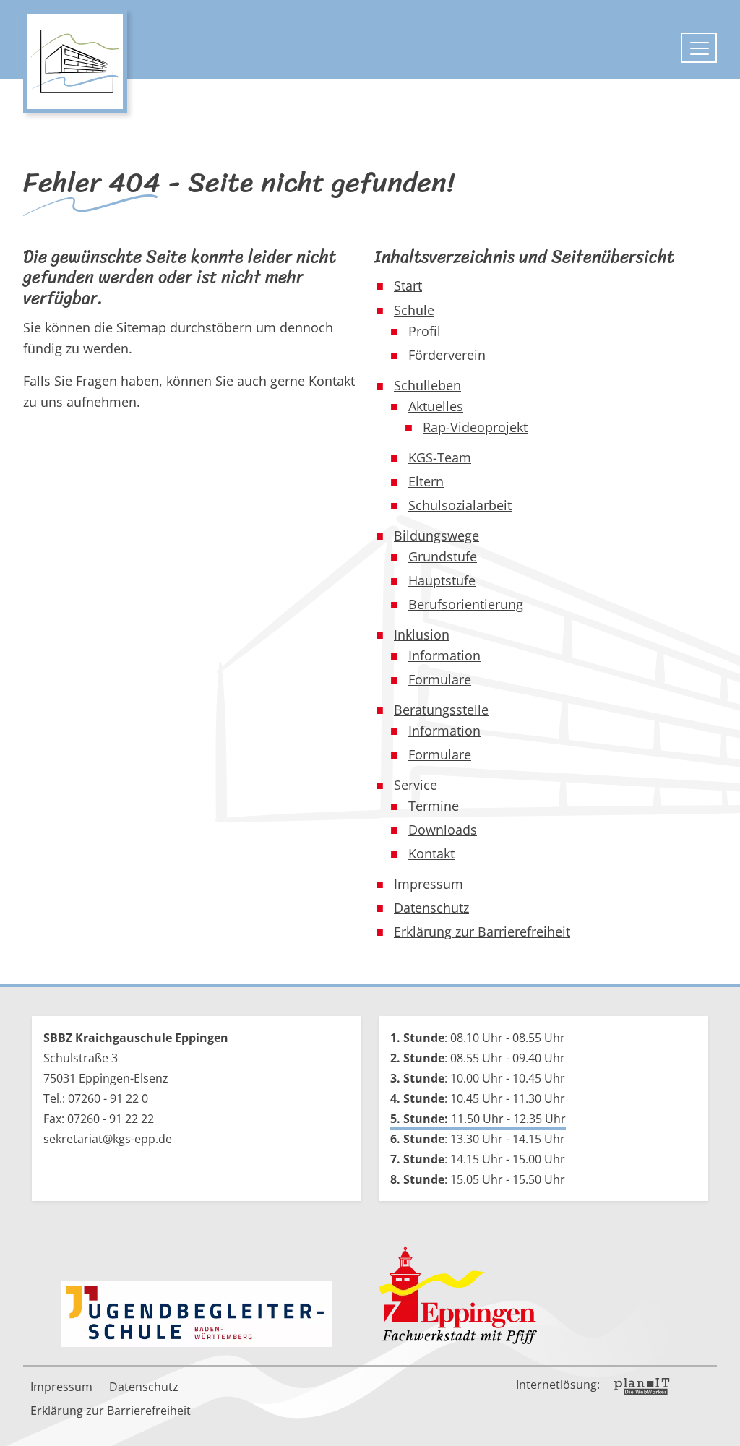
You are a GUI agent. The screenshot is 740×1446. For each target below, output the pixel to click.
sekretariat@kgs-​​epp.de (107, 1139)
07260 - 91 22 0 (108, 1098)
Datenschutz (143, 1387)
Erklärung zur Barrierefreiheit (110, 1411)
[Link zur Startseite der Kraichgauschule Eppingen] (75, 61)
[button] (718, 1424)
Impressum (61, 1387)
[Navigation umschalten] (699, 48)
